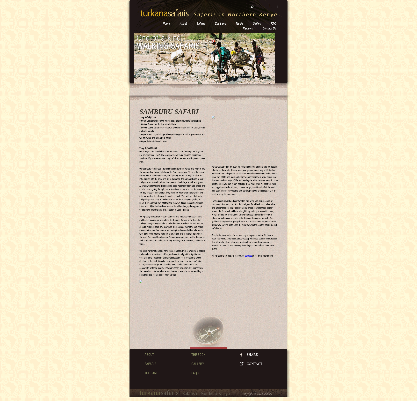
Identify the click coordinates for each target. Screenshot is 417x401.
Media (239, 23)
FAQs (195, 373)
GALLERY (197, 363)
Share (252, 354)
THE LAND (151, 373)
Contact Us (269, 28)
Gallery (257, 23)
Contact (254, 364)
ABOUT (149, 354)
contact (248, 255)
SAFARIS (150, 363)
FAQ (273, 23)
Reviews (248, 28)
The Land (220, 23)
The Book (198, 354)
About (183, 23)
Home (166, 23)
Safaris (201, 23)
